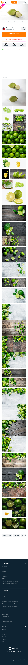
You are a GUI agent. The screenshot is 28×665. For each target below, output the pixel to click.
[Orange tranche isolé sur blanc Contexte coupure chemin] (6, 605)
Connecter (21, 2)
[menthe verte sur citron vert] (7, 219)
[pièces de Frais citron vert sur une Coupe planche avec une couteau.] (6, 286)
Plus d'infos (5, 52)
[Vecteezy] (2, 2)
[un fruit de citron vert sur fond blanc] (13, 98)
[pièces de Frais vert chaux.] (10, 348)
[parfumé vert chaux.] (13, 442)
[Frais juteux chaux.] (13, 552)
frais (9, 635)
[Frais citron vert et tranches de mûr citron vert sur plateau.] (8, 135)
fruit (4, 635)
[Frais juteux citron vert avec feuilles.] (13, 504)
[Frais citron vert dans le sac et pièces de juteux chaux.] (10, 297)
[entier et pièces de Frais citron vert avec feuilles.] (13, 361)
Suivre (23, 29)
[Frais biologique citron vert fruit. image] (13, 162)
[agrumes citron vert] (6, 188)
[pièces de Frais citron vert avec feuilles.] (13, 258)
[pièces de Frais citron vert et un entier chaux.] (13, 274)
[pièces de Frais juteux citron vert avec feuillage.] (13, 325)
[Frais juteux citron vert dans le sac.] (13, 454)
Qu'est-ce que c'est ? (16, 49)
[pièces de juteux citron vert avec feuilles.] (10, 475)
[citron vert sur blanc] (13, 242)
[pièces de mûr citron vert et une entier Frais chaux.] (7, 410)
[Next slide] (22, 635)
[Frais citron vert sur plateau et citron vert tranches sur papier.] (7, 143)
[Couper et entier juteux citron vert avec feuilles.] (13, 377)
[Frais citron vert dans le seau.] (13, 309)
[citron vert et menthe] (10, 209)
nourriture (16, 635)
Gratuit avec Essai (14, 34)
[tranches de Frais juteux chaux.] (8, 151)
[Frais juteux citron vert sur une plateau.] (13, 536)
